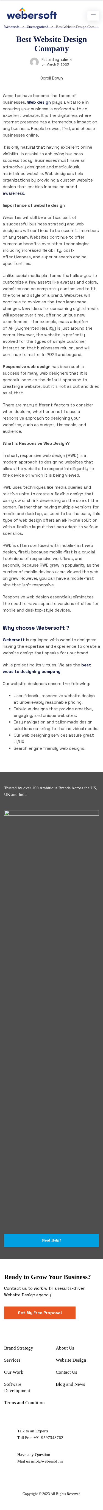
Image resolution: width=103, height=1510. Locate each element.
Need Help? (51, 1240)
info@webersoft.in (47, 1461)
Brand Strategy (18, 1348)
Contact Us (66, 1372)
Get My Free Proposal (40, 1312)
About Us (65, 1348)
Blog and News (70, 1384)
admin (66, 59)
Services (12, 1360)
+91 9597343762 (48, 1437)
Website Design (71, 1360)
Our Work (13, 1372)
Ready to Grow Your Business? (47, 1276)
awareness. (14, 193)
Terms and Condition (24, 1402)
